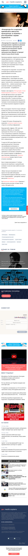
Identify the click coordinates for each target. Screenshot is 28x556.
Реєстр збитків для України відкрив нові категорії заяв (13, 383)
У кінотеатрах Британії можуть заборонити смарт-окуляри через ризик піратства (13, 428)
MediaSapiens (12, 234)
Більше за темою (8, 249)
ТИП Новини (4, 234)
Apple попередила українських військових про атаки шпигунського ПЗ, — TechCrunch (13, 393)
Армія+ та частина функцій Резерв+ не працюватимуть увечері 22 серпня (12, 443)
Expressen (10, 178)
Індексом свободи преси (11, 181)
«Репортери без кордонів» (8, 239)
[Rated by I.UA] (11, 538)
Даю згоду (14, 553)
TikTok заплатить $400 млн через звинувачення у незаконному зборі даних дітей (13, 436)
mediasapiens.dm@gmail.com (9, 528)
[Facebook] (18, 40)
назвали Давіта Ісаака (15, 123)
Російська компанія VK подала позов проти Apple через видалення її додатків (14, 450)
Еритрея (19, 241)
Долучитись (14, 209)
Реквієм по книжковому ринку (10, 456)
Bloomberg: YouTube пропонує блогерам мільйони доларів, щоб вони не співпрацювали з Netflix (12, 377)
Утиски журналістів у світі (9, 11)
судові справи (18, 239)
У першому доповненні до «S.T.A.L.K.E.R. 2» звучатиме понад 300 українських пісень (13, 388)
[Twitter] (21, 40)
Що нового (17, 11)
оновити (25, 314)
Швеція (3, 241)
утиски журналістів (11, 241)
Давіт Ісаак (4, 244)
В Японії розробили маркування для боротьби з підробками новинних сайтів (13, 398)
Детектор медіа (14, 461)
